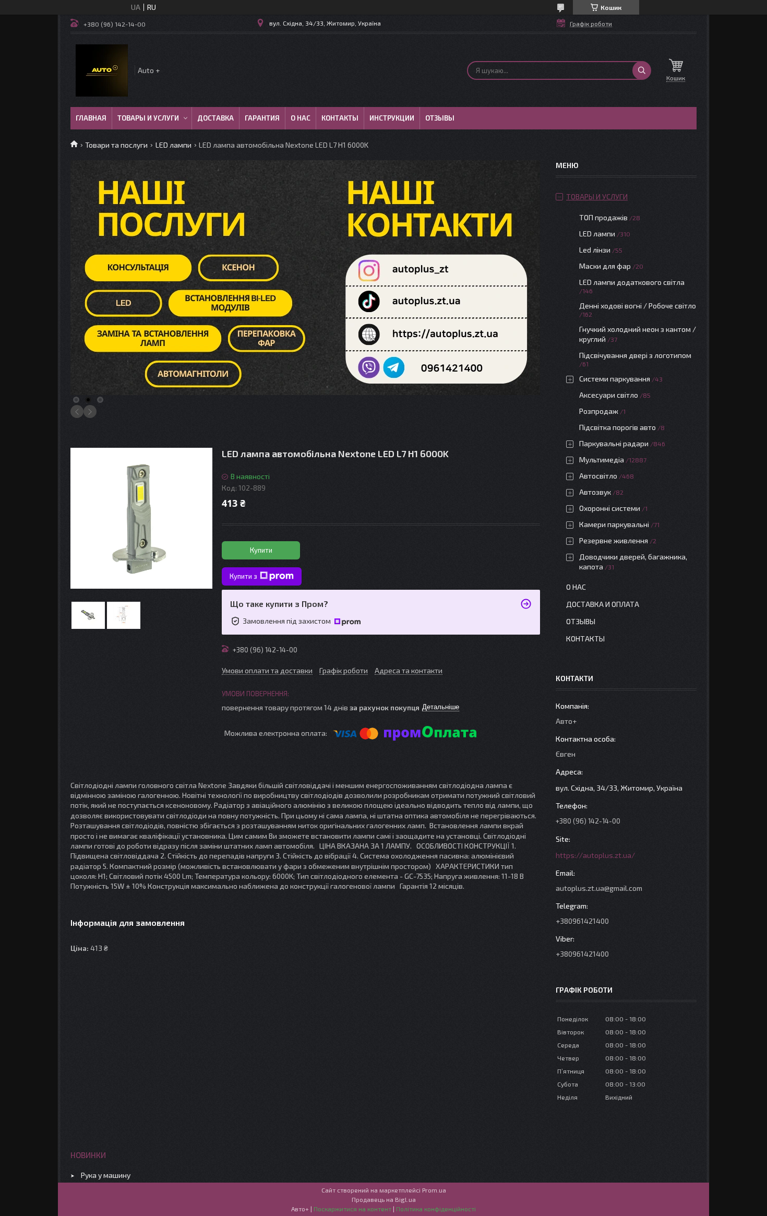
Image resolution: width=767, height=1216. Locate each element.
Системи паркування (614, 378)
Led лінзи (594, 249)
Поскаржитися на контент (352, 1208)
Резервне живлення (613, 540)
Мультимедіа (601, 459)
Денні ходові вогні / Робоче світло (637, 305)
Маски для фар (605, 265)
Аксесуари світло (608, 394)
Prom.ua (434, 1190)
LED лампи (173, 144)
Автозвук (595, 491)
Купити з (243, 576)
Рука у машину (105, 1175)
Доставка (215, 118)
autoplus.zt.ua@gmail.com (599, 888)
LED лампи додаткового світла (632, 282)
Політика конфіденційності (436, 1208)
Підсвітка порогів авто (617, 427)
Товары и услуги (148, 118)
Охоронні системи (609, 508)
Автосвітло (598, 475)
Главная (91, 118)
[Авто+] (102, 70)
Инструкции (391, 118)
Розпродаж (598, 411)
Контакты (339, 118)
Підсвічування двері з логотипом (635, 355)
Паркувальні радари (614, 443)
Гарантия (262, 118)
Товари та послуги (116, 144)
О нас (300, 118)
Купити (261, 550)
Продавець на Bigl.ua (384, 1199)
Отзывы (439, 118)
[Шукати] (641, 70)
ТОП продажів (603, 217)
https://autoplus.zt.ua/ (595, 855)
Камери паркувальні (614, 524)
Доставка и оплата (602, 604)
